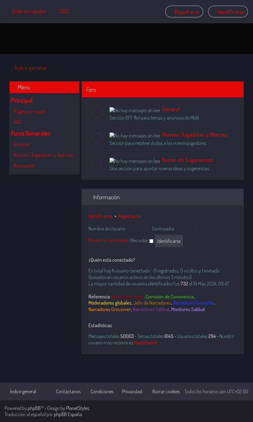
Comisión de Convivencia (170, 296)
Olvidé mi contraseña (108, 240)
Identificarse (101, 216)
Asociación (24, 165)
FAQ (17, 121)
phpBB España (68, 414)
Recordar (140, 240)
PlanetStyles (77, 408)
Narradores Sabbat (151, 309)
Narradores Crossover (110, 309)
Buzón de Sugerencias (188, 159)
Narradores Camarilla (193, 303)
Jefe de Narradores (152, 303)
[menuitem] (61, 11)
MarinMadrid (145, 343)
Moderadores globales (110, 303)
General (22, 144)
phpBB (34, 408)
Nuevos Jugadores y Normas (43, 154)
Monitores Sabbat (188, 309)
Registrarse (129, 216)
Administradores (128, 296)
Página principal (29, 111)
